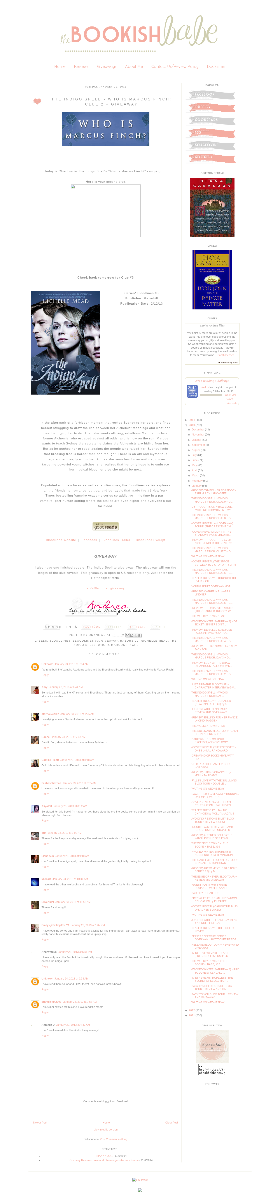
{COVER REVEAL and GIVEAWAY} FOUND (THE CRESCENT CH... (212, 525)
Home (59, 66)
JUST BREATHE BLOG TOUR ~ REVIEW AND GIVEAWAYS (210, 711)
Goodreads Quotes (228, 362)
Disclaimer (216, 66)
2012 (192, 1010)
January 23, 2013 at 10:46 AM (70, 879)
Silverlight (48, 902)
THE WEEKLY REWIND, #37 (208, 725)
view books (232, 402)
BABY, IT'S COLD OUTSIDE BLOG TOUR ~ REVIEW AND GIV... (211, 988)
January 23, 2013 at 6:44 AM (66, 687)
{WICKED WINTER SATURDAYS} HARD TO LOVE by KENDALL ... (215, 971)
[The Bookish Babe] (212, 1062)
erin (44, 832)
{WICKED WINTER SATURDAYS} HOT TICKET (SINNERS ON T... (214, 623)
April (194, 470)
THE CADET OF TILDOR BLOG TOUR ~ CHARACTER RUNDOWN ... (215, 861)
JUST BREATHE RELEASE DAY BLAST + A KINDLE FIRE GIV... (215, 921)
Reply (45, 675)
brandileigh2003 (51, 1001)
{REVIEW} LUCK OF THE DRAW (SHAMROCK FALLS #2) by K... (211, 664)
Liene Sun (48, 856)
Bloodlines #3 (86, 640)
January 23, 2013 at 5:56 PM (75, 951)
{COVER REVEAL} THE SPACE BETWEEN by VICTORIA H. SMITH (213, 563)
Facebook (89, 540)
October (196, 439)
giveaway (109, 640)
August (196, 450)
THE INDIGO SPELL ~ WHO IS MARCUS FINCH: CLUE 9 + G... (212, 500)
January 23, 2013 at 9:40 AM (72, 856)
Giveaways (107, 66)
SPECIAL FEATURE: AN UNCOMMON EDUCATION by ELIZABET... (214, 900)
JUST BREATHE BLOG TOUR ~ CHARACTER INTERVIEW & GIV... (213, 686)
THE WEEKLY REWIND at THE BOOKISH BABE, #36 (209, 845)
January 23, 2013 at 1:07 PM (88, 925)
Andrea (205, 387)
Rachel (46, 737)
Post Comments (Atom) (113, 1139)
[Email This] (127, 635)
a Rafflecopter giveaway (105, 588)
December (198, 429)
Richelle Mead (154, 640)
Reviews (81, 66)
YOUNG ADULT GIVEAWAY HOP (211, 586)
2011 (192, 1015)
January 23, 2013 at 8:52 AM (70, 806)
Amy (44, 687)
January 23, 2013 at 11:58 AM (73, 902)
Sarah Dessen (225, 355)
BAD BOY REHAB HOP (205, 893)
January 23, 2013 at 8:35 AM (79, 783)
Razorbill (129, 640)
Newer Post (40, 1122)
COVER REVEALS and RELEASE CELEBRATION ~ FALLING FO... (212, 804)
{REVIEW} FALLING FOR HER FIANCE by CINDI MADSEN (214, 719)
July (194, 455)
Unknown (98, 635)
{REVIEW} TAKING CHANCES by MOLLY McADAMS (211, 774)
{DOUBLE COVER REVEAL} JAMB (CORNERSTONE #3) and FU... (212, 828)
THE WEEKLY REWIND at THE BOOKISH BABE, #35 (209, 963)
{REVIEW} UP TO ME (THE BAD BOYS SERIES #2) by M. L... (214, 870)
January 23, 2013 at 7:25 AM (77, 714)
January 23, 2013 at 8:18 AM (77, 760)
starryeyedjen (50, 714)
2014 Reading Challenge (212, 380)
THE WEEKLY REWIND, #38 (208, 616)
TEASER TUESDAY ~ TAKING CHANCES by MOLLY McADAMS (212, 812)
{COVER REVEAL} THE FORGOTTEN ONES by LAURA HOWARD (213, 749)
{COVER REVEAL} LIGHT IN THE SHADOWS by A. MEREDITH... (211, 533)
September (198, 444)
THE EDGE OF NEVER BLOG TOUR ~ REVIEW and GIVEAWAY (214, 878)
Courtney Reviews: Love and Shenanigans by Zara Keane (104, 1160)
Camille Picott (50, 760)
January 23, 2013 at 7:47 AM (69, 737)
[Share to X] (136, 635)
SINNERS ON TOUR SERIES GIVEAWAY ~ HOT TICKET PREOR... (214, 938)
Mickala (46, 879)
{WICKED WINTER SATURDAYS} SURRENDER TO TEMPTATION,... (213, 853)
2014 (192, 419)
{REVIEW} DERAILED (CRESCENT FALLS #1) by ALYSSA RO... (212, 631)
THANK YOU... (104, 1155)
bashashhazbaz (51, 783)
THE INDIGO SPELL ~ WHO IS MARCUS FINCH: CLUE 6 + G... (212, 571)
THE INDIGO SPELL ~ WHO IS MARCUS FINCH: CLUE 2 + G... (212, 672)
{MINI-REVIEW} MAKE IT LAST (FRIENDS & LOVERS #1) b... (210, 954)
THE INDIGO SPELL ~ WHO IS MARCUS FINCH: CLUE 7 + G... (212, 550)
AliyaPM (47, 806)
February (197, 480)
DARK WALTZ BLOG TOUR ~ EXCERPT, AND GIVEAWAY (209, 741)
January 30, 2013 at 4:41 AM (73, 1024)
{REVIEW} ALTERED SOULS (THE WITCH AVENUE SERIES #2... (211, 837)
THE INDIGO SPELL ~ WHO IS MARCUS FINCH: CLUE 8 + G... (212, 517)
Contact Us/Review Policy (174, 66)
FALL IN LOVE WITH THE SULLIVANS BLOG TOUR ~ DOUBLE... (214, 782)
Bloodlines (60, 640)
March (195, 475)
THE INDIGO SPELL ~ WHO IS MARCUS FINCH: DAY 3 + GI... (211, 656)
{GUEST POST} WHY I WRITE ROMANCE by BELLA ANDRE (210, 886)
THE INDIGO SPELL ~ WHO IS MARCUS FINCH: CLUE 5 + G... (212, 601)
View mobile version (106, 1129)
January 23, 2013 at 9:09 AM (65, 832)
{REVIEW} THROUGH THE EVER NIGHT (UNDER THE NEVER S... (212, 541)
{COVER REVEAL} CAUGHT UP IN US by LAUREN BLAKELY (214, 908)
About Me (134, 66)
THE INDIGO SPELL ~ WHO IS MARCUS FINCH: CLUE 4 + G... (212, 639)
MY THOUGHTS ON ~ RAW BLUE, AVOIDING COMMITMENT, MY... (212, 508)
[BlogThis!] (132, 635)
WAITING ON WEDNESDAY (207, 556)
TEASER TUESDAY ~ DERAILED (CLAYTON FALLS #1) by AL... (211, 702)
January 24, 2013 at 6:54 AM (71, 978)
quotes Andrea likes (212, 325)
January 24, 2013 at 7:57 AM (80, 1001)
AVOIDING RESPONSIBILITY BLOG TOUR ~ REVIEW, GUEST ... (212, 820)
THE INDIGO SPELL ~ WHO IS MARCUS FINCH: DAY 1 (209, 694)
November (198, 434)
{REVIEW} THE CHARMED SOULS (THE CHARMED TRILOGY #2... (212, 610)
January (196, 485)
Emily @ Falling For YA (56, 925)
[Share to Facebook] (140, 635)
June (195, 460)
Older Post (171, 1122)
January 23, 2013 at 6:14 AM (71, 664)
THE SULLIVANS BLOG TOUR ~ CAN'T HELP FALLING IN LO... (214, 732)
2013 (192, 425)
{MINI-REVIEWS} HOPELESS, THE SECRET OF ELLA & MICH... (212, 979)
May (194, 465)
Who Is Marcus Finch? (118, 644)
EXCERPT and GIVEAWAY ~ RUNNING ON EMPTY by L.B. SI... (215, 795)
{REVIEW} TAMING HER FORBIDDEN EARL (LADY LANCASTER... (213, 492)
